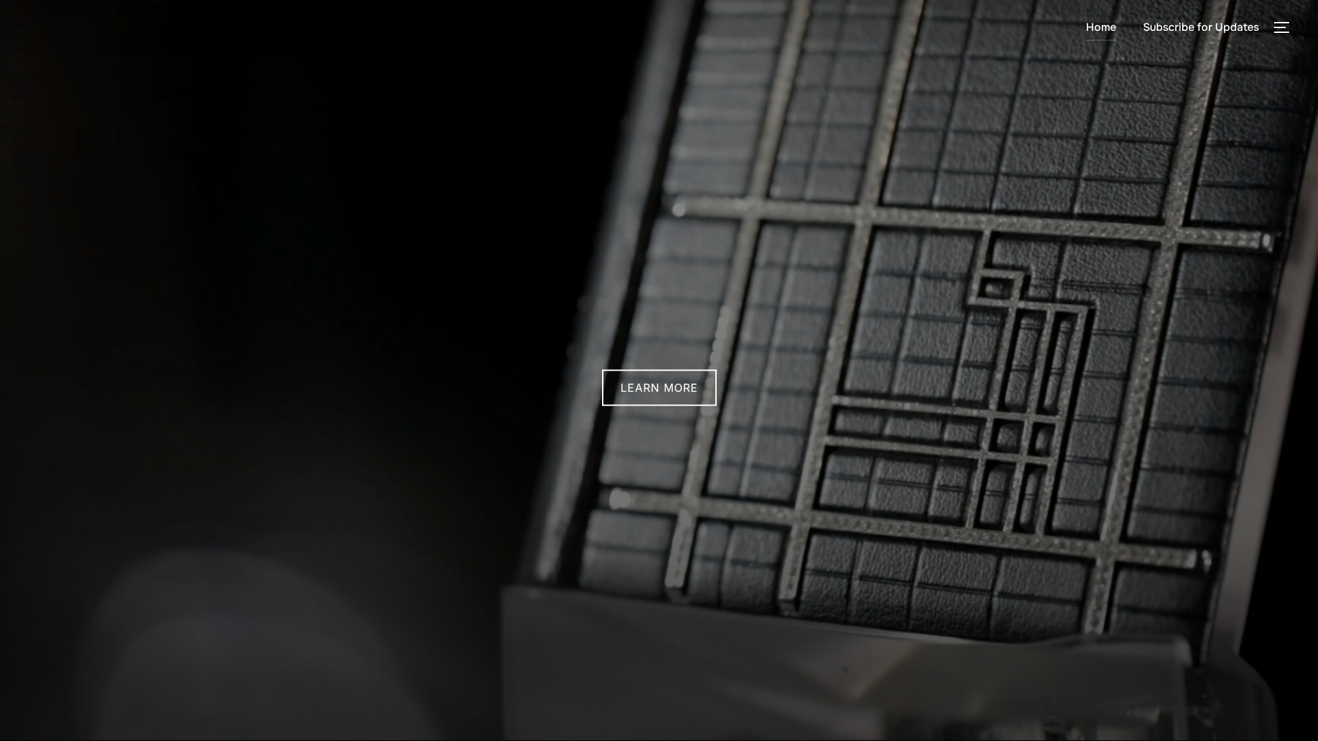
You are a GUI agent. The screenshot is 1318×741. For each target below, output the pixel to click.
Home (1101, 27)
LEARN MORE (659, 388)
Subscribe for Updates (1201, 27)
